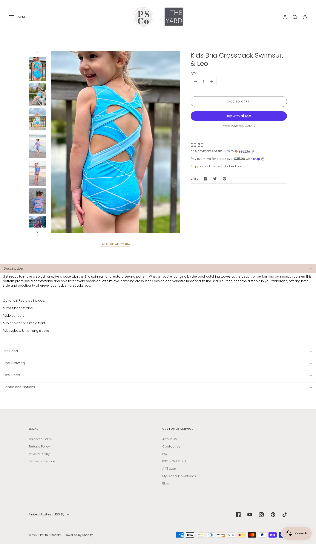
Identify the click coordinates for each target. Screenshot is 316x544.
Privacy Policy (39, 453)
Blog (165, 483)
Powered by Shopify (78, 535)
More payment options (239, 126)
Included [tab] (10, 350)
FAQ (165, 453)
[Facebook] (238, 514)
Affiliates (169, 468)
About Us (169, 439)
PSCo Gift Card (174, 461)
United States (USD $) (46, 514)
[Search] (295, 17)
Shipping (197, 166)
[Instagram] (261, 514)
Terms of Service (42, 461)
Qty (194, 73)
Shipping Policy (40, 439)
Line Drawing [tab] (14, 363)
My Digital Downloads (179, 476)
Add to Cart (239, 101)
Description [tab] (13, 268)
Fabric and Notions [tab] (19, 387)
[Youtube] (250, 514)
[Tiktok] (284, 514)
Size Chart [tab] (12, 375)
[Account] (285, 17)
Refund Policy (39, 446)
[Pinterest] (273, 514)
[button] (239, 151)
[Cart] (305, 17)
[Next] (38, 232)
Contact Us (171, 446)
